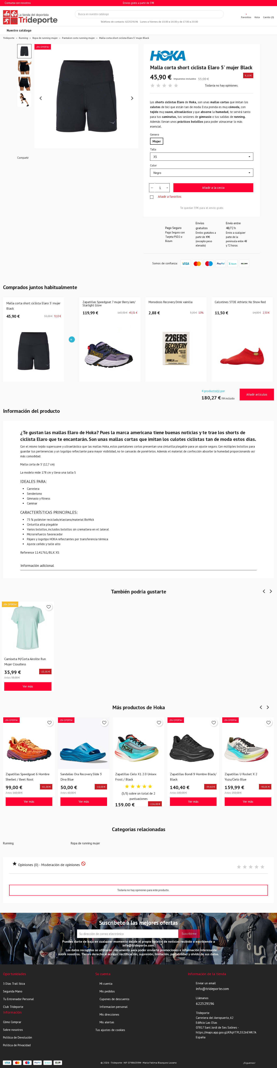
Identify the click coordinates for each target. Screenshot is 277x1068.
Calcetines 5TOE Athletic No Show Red (240, 302)
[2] (158, 85)
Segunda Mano (12, 991)
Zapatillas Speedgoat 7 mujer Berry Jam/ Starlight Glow (109, 303)
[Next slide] (132, 98)
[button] (24, 51)
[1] (152, 85)
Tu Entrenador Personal (18, 999)
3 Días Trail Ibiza (14, 984)
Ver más (28, 686)
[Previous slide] (41, 98)
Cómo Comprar (12, 1022)
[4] (170, 85)
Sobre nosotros (13, 1030)
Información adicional (37, 565)
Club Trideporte (13, 1007)
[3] (164, 85)
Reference (27, 552)
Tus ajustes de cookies (110, 1030)
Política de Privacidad (17, 1045)
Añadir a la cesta (213, 188)
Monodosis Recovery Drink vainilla (170, 302)
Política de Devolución (17, 1037)
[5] (176, 85)
